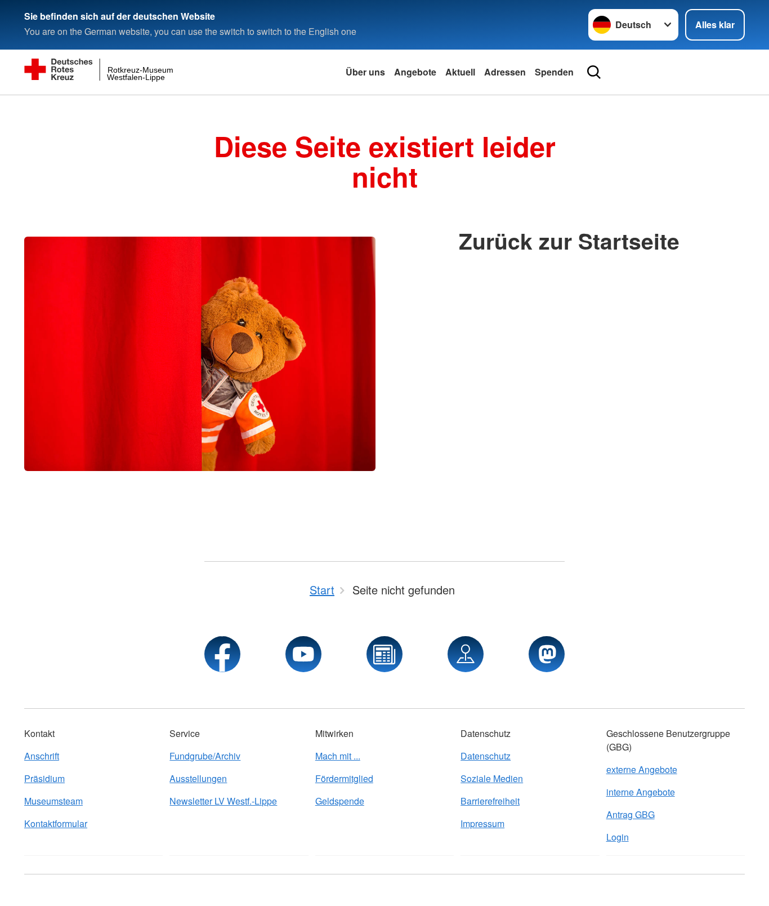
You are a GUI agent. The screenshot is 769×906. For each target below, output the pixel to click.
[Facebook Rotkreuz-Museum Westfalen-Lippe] (222, 654)
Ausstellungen (198, 778)
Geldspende (339, 800)
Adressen (505, 71)
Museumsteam (53, 800)
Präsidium (44, 778)
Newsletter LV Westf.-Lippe (223, 800)
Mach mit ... (337, 755)
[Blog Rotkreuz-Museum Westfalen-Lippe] (384, 654)
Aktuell (460, 71)
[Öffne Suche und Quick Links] (594, 72)
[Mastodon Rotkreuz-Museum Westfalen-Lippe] (547, 654)
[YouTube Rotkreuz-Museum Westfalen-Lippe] (303, 654)
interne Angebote (640, 791)
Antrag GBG (630, 814)
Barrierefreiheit (490, 800)
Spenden (554, 71)
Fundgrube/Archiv (204, 755)
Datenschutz (485, 755)
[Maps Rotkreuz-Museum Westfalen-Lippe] (466, 654)
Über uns (365, 71)
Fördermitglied (344, 778)
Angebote (415, 71)
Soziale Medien (491, 778)
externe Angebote (641, 769)
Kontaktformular (55, 823)
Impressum (482, 823)
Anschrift (41, 755)
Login (617, 836)
